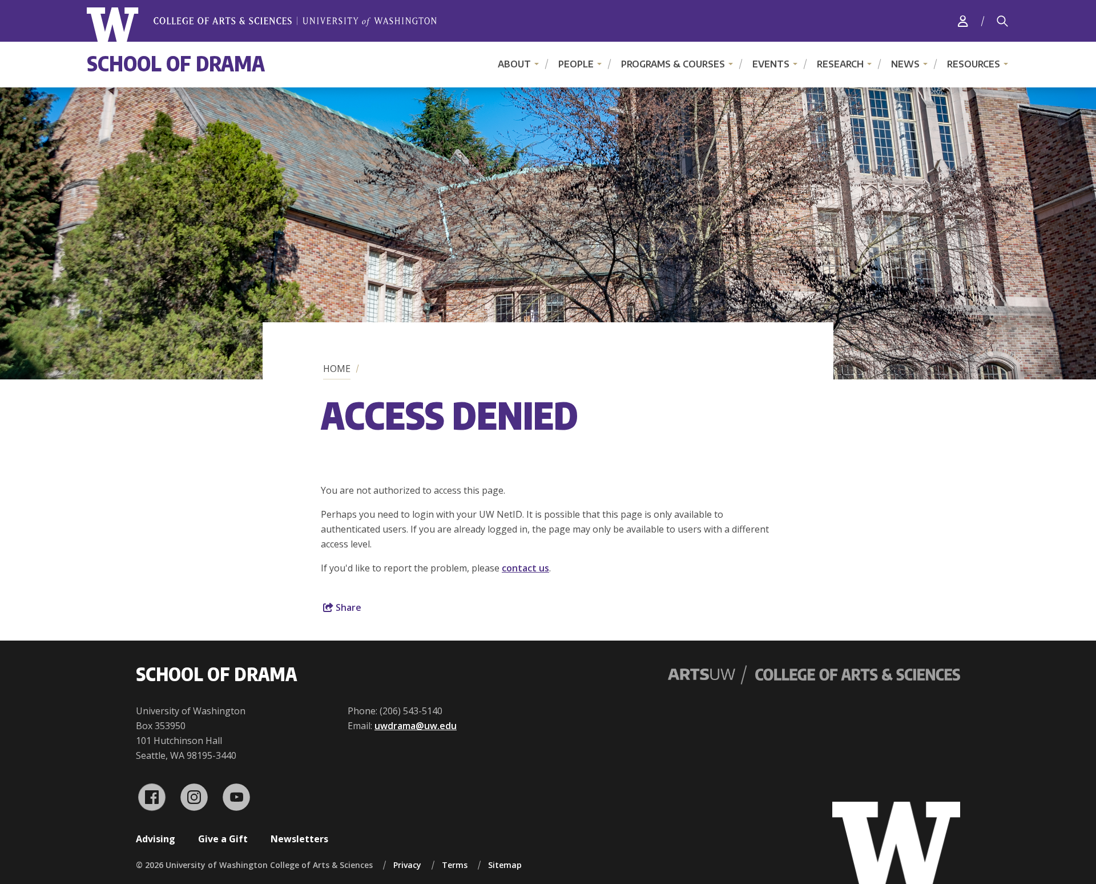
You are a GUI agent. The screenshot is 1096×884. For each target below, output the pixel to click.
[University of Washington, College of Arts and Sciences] (262, 24)
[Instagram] (194, 797)
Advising (155, 839)
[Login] (963, 20)
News (905, 64)
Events (770, 64)
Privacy (407, 864)
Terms (455, 864)
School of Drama (176, 63)
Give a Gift (223, 839)
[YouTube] (236, 797)
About (514, 64)
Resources (973, 64)
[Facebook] (152, 797)
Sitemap (505, 864)
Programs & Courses (673, 64)
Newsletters (299, 839)
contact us (525, 568)
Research (840, 64)
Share (347, 607)
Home (336, 368)
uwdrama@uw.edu (415, 725)
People (576, 64)
